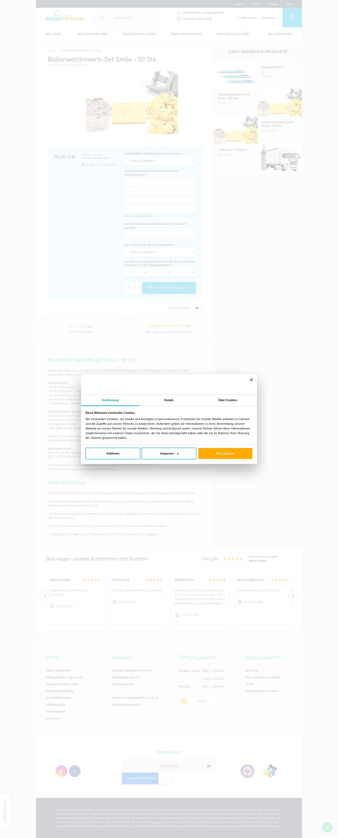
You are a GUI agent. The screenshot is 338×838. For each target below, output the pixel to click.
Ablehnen (112, 453)
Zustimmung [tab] (110, 400)
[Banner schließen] (251, 384)
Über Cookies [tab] (227, 400)
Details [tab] (169, 400)
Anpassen (167, 453)
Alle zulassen (225, 453)
